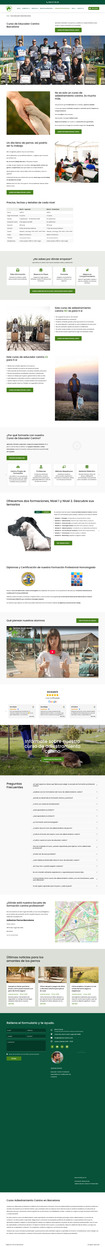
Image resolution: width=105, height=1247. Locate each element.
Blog (73, 8)
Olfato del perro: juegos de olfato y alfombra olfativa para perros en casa (52, 988)
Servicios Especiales (46, 8)
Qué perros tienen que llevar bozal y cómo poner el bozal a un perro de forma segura (20, 988)
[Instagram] (62, 1046)
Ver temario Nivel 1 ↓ (25, 238)
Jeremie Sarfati (13, 994)
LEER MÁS (11, 1003)
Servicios (34, 8)
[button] (26, 8)
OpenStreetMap (89, 941)
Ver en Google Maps (12, 935)
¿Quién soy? (25, 8)
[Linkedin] (67, 1046)
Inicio (19, 8)
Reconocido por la (80, 1177)
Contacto (80, 8)
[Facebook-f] (52, 1046)
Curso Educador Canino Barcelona (20, 16)
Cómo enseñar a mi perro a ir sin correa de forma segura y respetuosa (84, 988)
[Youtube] (57, 1046)
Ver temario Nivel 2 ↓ (53, 238)
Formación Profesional (62, 8)
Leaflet (82, 941)
